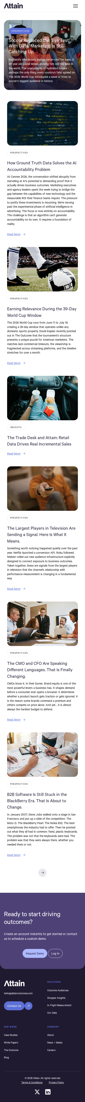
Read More (13, 234)
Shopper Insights (56, 997)
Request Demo (35, 953)
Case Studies (11, 1034)
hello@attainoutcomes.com (18, 993)
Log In (55, 953)
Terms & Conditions (31, 1082)
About (50, 1034)
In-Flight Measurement (59, 1005)
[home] (35, 6)
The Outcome (11, 1050)
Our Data (52, 1012)
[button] (75, 6)
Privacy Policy (56, 1082)
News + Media (54, 1042)
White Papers (11, 1042)
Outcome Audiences (58, 990)
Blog (6, 1057)
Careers (51, 1050)
